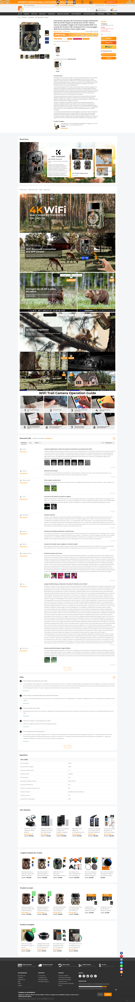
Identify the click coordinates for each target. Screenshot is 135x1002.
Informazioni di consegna (64, 979)
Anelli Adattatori (76, 13)
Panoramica (23, 189)
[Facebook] (80, 976)
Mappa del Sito (21, 979)
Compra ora (108, 42)
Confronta (108, 58)
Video (19, 983)
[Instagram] (84, 976)
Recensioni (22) (33, 189)
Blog (19, 981)
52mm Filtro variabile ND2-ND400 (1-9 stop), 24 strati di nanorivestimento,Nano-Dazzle (27, 945)
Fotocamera (51, 13)
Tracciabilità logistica (43, 981)
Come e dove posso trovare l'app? (31, 708)
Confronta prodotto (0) (111, 5)
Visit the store (75, 175)
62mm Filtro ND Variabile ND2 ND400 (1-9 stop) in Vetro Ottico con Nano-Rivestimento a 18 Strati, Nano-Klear (107, 874)
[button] (22, 292)
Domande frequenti (43, 979)
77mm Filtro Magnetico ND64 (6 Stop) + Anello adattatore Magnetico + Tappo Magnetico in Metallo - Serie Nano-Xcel (91, 874)
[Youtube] (91, 976)
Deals (115, 13)
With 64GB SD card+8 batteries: (65, 59)
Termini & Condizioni (63, 975)
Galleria (20, 985)
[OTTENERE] (68, 41)
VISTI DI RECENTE (99, 5)
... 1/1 (68, 746)
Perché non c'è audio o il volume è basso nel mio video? (37, 720)
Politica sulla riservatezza (64, 977)
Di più (108, 13)
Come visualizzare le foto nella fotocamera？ (34, 731)
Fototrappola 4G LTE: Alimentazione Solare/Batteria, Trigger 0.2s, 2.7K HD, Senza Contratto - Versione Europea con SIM (79, 124)
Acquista (108, 38)
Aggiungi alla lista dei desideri (109, 54)
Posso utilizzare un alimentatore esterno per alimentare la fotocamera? (40, 695)
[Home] (20, 8)
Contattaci (20, 977)
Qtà (102, 34)
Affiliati (60, 985)
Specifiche (47, 189)
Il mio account (41, 975)
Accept (108, 994)
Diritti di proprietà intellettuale (66, 983)
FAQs (40, 189)
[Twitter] (87, 976)
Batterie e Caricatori (63, 13)
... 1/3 (68, 668)
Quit (100, 994)
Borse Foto (42, 13)
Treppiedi (26, 13)
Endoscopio (101, 13)
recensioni (66, 31)
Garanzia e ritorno (62, 981)
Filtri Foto (34, 13)
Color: (55, 44)
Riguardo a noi (21, 975)
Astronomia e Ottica (89, 13)
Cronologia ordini (42, 977)
